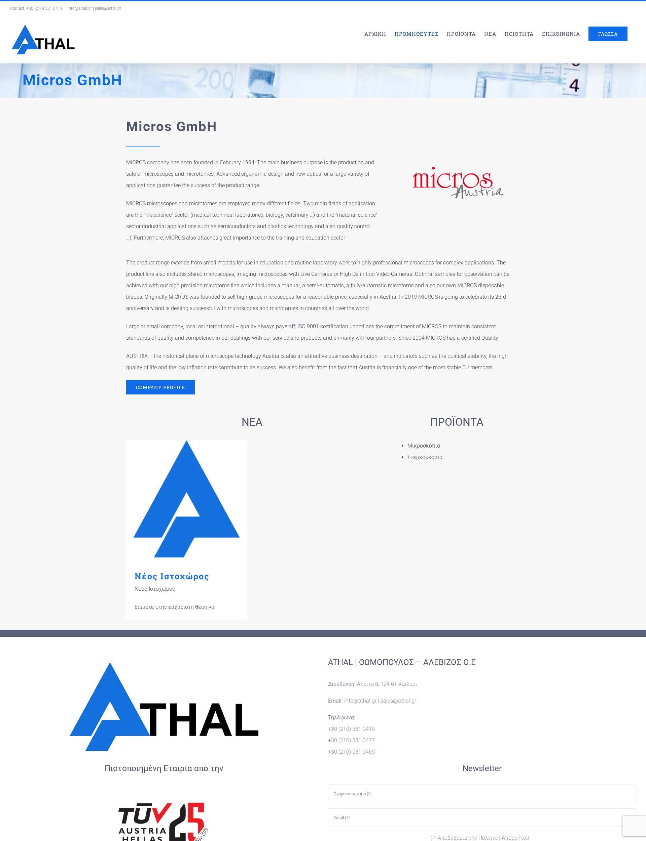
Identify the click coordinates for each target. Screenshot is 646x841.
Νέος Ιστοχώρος (186, 500)
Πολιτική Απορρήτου (503, 838)
